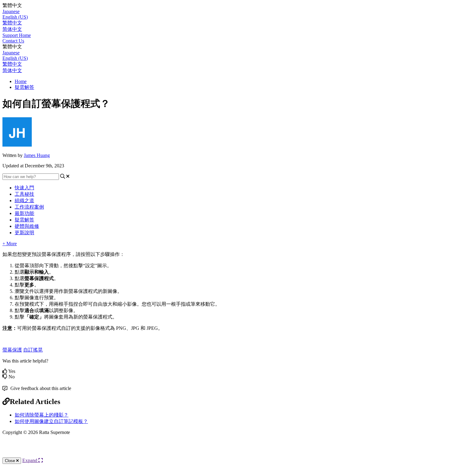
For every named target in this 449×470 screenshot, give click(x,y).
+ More (9, 243)
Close (10, 460)
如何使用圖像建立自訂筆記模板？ (51, 421)
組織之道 (24, 200)
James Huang (37, 155)
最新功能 (24, 213)
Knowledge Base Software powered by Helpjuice (224, 451)
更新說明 (24, 232)
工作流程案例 (29, 206)
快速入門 (24, 187)
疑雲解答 (24, 87)
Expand (30, 460)
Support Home (16, 35)
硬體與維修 (27, 226)
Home (21, 81)
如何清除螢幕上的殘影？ (41, 414)
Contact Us (13, 40)
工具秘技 (24, 194)
